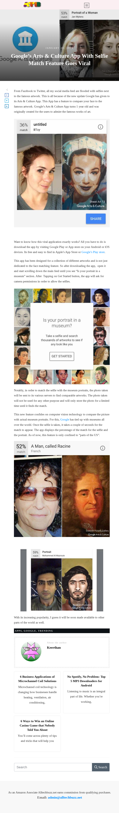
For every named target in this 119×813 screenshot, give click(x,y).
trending (45, 631)
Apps (18, 631)
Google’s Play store (93, 252)
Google (64, 419)
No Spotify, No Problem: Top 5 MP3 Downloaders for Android (86, 681)
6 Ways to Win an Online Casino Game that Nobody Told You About (37, 725)
